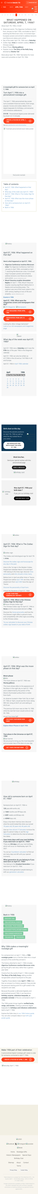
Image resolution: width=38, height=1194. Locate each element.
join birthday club (22, 498)
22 (24, 383)
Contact (26, 1162)
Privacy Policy (13, 1170)
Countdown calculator (18, 852)
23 (7, 385)
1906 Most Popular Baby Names (16, 929)
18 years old (7, 826)
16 (7, 383)
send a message (19, 467)
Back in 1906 (9, 207)
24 (10, 385)
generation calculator (16, 872)
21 (21, 383)
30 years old (16, 826)
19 (16, 383)
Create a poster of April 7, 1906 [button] (16, 121)
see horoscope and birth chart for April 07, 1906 (14, 445)
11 (29, 15)
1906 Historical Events (13, 922)
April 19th (20, 580)
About (19, 1162)
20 (18, 383)
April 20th (18, 582)
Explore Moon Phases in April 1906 (15, 726)
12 (32, 15)
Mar (11, 7)
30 (7, 387)
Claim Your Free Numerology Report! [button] (14, 594)
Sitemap (11, 1162)
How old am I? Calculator (17, 830)
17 (10, 383)
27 (18, 385)
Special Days (26, 1155)
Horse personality (18, 612)
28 (21, 385)
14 (21, 381)
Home (13, 1152)
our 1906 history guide (26, 1013)
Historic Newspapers (13, 1155)
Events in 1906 (8, 297)
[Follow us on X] (15, 1144)
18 (13, 383)
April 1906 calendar (21, 364)
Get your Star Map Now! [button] (15, 747)
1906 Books (20, 937)
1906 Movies (9, 937)
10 (25, 15)
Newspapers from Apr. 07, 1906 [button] (15, 318)
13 (36, 15)
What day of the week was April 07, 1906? (19, 192)
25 (13, 385)
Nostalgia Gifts (22, 1152)
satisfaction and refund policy (17, 125)
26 (16, 385)
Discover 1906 (10, 918)
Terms (19, 1166)
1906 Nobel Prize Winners (14, 926)
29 (24, 385)
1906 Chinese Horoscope (13, 933)
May (26, 7)
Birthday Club (18, 1158)
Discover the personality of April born (16, 587)
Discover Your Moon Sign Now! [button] (15, 720)
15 (24, 381)
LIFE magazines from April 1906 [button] (15, 311)
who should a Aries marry (23, 574)
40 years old (26, 826)
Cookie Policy (24, 1170)
